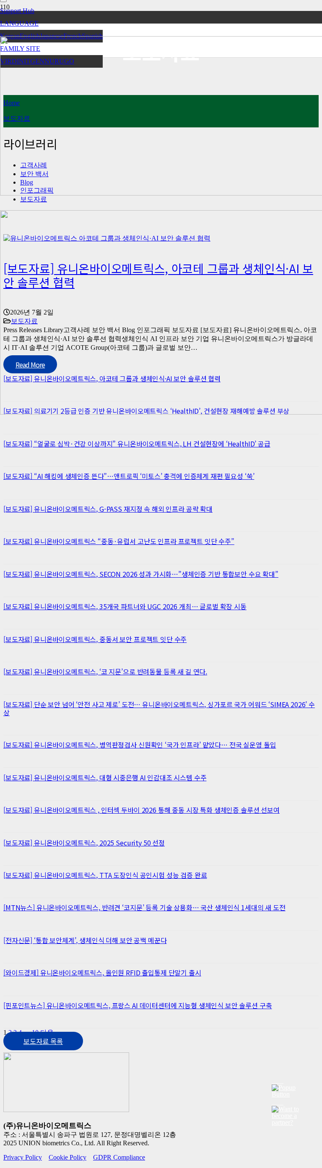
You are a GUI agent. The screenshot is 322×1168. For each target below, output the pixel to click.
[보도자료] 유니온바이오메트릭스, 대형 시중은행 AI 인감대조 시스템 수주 (104, 777)
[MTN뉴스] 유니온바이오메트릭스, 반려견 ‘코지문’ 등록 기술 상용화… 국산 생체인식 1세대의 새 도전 (144, 907)
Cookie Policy (67, 1157)
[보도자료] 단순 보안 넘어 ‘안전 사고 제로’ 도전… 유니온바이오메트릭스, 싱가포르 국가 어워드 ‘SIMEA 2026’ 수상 (159, 708)
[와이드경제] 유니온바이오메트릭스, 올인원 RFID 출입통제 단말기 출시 (102, 972)
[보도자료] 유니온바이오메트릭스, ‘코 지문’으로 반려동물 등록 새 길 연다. (105, 671)
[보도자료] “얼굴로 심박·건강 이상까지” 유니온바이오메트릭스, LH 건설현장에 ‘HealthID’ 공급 (136, 444)
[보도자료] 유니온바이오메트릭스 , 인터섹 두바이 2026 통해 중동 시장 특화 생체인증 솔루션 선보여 (141, 810)
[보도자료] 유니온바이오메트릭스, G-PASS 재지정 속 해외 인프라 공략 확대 (108, 509)
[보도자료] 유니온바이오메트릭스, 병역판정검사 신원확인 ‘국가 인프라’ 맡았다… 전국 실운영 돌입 (139, 745)
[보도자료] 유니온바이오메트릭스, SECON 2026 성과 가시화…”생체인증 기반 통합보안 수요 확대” (140, 574)
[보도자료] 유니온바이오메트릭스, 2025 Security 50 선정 (84, 843)
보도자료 (33, 199)
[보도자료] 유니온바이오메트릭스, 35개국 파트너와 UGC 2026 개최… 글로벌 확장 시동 (125, 606)
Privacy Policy (22, 1157)
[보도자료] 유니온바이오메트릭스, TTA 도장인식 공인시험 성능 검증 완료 (105, 875)
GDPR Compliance (119, 1157)
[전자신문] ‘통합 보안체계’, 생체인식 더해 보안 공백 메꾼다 (84, 940)
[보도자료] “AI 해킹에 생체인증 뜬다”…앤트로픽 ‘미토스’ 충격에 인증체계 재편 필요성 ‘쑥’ (128, 476)
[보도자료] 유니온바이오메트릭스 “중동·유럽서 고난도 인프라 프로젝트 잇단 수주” (118, 541)
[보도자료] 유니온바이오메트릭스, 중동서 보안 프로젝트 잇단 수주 (95, 639)
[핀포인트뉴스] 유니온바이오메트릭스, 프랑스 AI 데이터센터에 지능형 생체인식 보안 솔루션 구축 (137, 1005)
